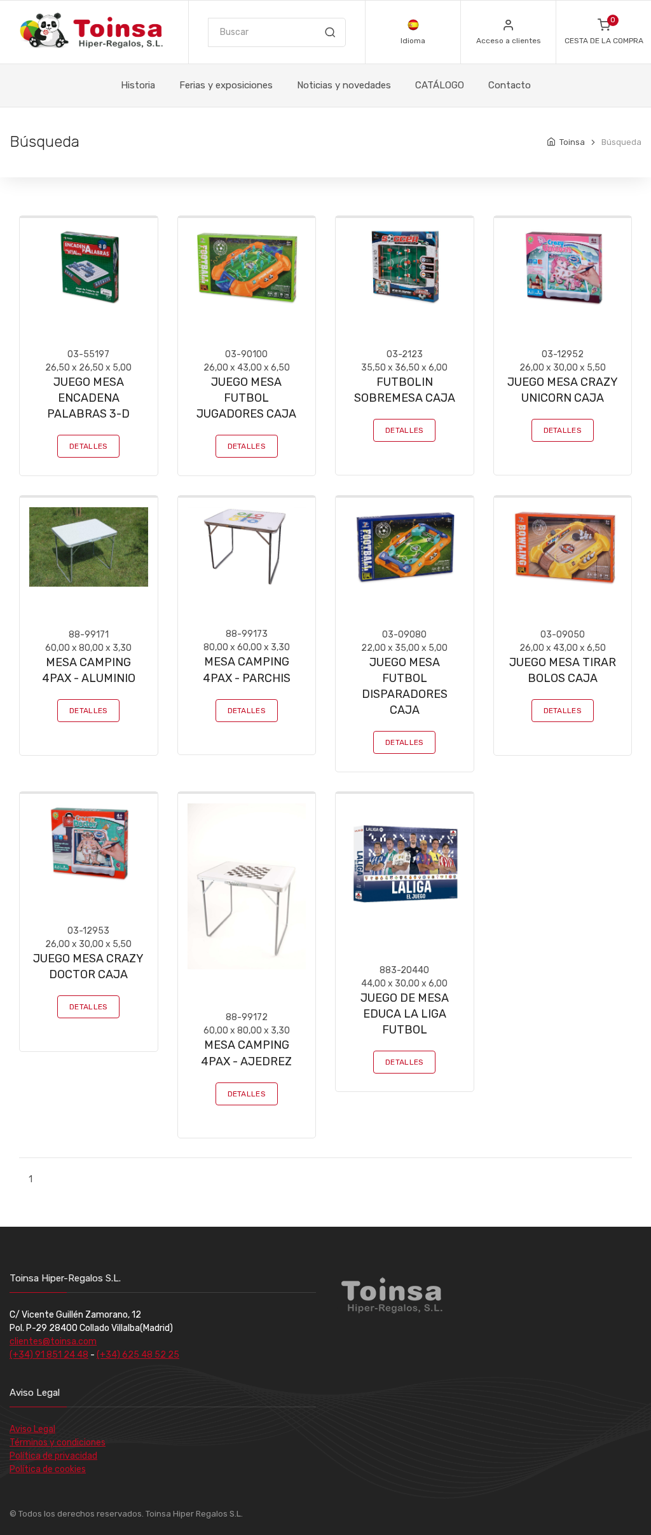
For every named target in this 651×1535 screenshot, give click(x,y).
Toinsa (572, 142)
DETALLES (88, 446)
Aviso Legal (32, 1429)
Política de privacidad (53, 1455)
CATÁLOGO (439, 85)
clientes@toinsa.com (53, 1341)
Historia (138, 85)
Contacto (509, 85)
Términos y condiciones (58, 1442)
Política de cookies (48, 1469)
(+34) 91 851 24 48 (49, 1354)
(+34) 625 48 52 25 (138, 1354)
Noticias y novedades (344, 85)
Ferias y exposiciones (226, 85)
